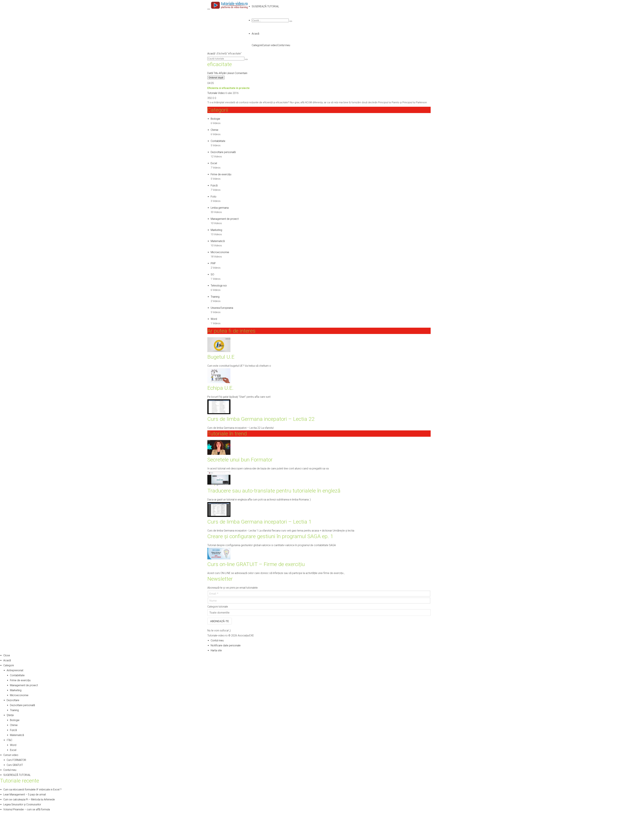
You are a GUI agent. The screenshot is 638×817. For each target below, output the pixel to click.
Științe (10, 715)
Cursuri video (269, 45)
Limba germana (220, 207)
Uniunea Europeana (222, 307)
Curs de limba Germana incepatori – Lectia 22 (261, 419)
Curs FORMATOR (16, 760)
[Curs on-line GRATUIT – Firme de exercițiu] (218, 558)
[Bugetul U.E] (218, 351)
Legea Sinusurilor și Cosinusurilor (22, 804)
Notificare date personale (226, 645)
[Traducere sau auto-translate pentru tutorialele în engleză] (218, 485)
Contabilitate (218, 141)
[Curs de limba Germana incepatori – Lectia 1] (218, 516)
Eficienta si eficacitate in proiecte (228, 88)
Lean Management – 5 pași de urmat (24, 794)
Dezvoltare (13, 700)
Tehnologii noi (219, 285)
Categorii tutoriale (217, 606)
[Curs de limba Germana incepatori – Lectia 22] (218, 413)
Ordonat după (216, 77)
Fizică (214, 185)
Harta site (216, 650)
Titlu (215, 73)
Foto (213, 196)
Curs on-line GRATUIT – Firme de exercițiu (256, 564)
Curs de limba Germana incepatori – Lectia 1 (259, 522)
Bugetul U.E (220, 357)
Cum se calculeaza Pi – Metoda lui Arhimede (29, 799)
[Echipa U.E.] (218, 382)
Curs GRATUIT (15, 765)
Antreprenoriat (15, 670)
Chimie (214, 129)
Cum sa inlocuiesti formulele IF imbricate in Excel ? (32, 789)
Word (214, 319)
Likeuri (230, 73)
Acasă (255, 33)
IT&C (9, 740)
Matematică (218, 241)
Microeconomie (220, 252)
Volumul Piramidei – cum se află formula (26, 809)
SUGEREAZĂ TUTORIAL (17, 774)
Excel (214, 163)
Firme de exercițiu (221, 174)
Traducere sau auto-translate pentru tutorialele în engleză (273, 491)
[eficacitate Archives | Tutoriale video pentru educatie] (229, 8)
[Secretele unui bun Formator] (218, 453)
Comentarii (241, 73)
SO (212, 274)
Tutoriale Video (216, 93)
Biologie (215, 118)
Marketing (216, 230)
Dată (210, 73)
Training (215, 296)
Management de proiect (225, 218)
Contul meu (283, 45)
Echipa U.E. (220, 388)
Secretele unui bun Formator (240, 459)
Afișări (222, 73)
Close (6, 655)
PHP (213, 263)
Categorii (257, 45)
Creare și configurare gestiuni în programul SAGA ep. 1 (270, 536)
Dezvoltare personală (223, 152)
